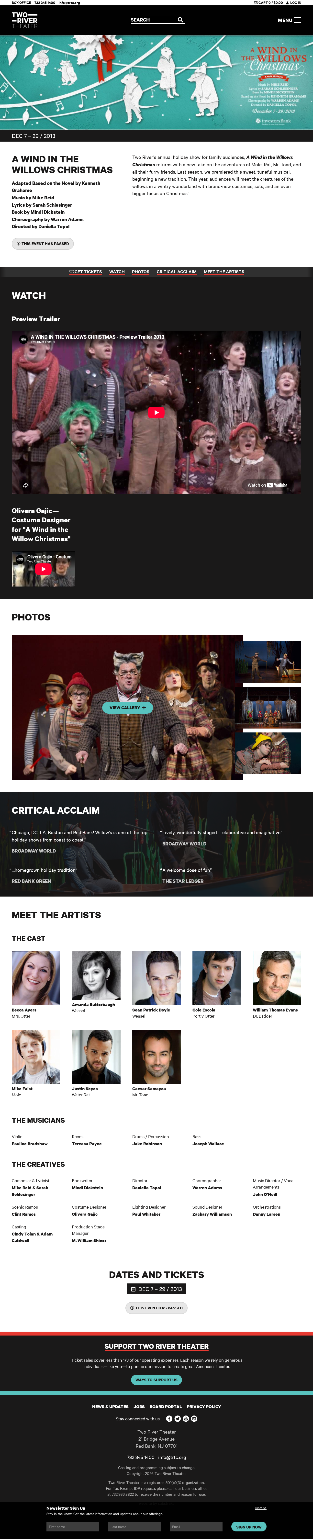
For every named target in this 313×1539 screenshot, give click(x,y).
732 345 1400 (141, 1457)
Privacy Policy (204, 1406)
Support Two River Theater (157, 1346)
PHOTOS (140, 271)
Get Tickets (88, 271)
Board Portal (166, 1406)
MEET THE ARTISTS (224, 271)
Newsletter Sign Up (65, 1508)
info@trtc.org (172, 1457)
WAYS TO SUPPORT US (156, 1379)
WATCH (117, 271)
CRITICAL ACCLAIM (177, 271)
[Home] (24, 20)
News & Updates (110, 1406)
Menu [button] (286, 20)
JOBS (139, 1406)
